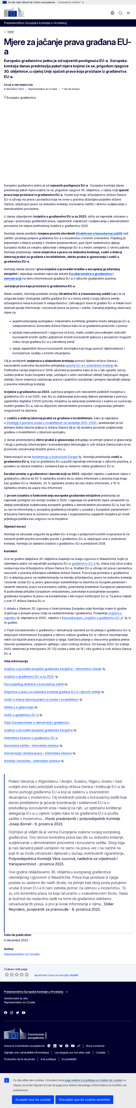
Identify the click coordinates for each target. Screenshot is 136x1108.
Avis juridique (48, 1059)
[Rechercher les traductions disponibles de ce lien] (116, 365)
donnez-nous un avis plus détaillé (58, 975)
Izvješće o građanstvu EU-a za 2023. (29, 676)
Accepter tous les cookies (33, 1099)
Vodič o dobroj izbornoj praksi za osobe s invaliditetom (41, 699)
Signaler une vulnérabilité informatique (26, 1052)
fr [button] (112, 13)
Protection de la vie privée (19, 1059)
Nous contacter (95, 1045)
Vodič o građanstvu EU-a (21, 715)
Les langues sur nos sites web (72, 1052)
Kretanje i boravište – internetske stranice (32, 761)
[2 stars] (9, 974)
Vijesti (10, 31)
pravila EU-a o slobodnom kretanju (90, 365)
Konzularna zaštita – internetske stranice (31, 745)
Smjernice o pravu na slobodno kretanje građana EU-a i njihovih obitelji (52, 692)
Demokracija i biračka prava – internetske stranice (38, 753)
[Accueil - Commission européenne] (14, 12)
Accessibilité (69, 1059)
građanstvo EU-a (83, 563)
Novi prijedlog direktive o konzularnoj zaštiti (34, 684)
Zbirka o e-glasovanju (19, 707)
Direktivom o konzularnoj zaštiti (99, 233)
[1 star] (6, 974)
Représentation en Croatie (21, 954)
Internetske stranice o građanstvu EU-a (31, 738)
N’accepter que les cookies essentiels (84, 1099)
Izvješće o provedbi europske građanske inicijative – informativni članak (53, 669)
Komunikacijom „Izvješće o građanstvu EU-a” (93, 618)
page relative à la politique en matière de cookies (93, 1080)
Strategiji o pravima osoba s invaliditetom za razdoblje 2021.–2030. (51, 423)
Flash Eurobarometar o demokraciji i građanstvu (36, 722)
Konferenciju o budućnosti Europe (55, 457)
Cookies (100, 1052)
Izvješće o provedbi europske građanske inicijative (38, 730)
